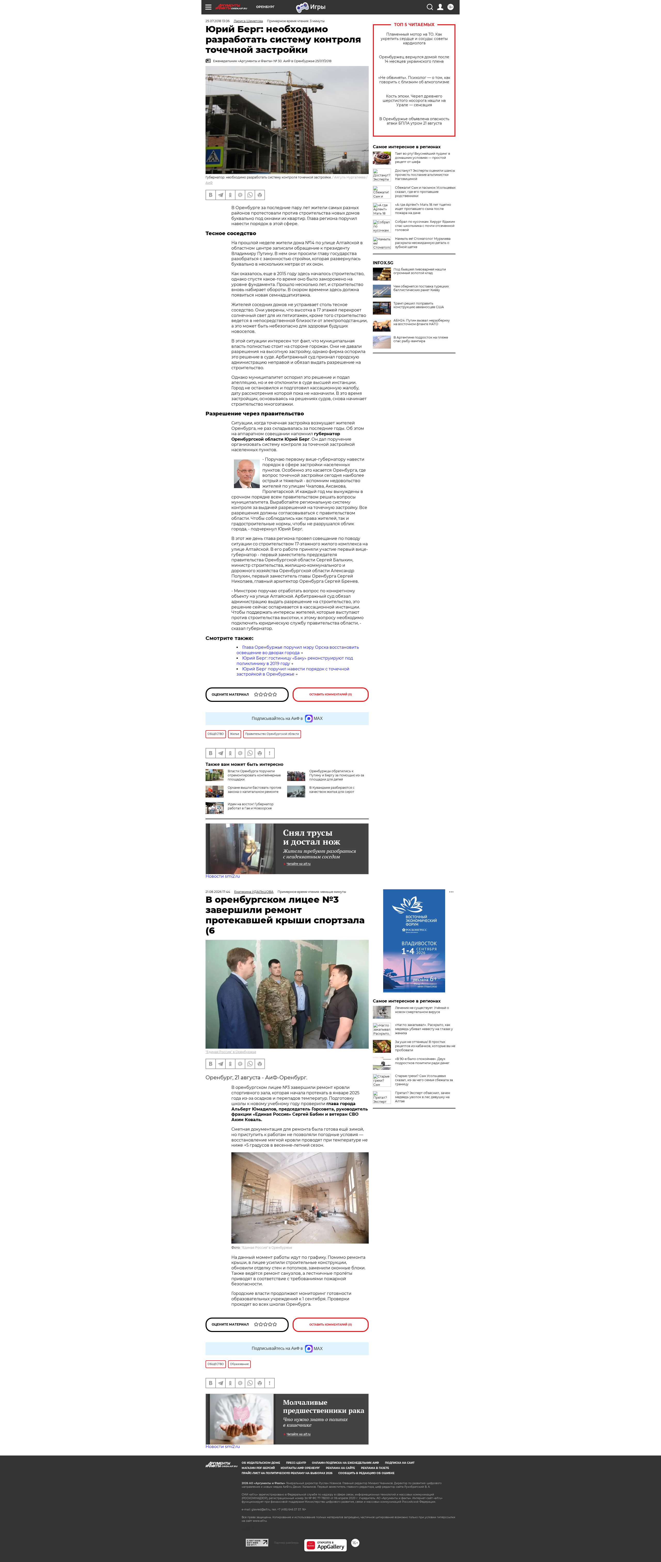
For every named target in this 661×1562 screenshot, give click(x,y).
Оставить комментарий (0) (330, 694)
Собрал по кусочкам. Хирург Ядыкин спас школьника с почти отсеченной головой (425, 226)
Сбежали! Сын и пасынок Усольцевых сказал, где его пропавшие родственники (425, 192)
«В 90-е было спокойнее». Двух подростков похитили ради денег (422, 1061)
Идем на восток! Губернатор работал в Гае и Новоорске (250, 806)
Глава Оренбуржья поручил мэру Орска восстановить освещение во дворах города (298, 650)
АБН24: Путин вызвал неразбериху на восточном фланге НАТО (422, 322)
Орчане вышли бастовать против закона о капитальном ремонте (254, 790)
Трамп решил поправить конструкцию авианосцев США (419, 305)
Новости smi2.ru (223, 876)
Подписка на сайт (399, 1463)
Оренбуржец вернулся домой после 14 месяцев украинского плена (414, 59)
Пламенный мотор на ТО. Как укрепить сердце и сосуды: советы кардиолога (414, 38)
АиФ (209, 183)
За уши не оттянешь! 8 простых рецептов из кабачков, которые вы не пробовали (425, 1046)
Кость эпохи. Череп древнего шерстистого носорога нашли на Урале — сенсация (414, 100)
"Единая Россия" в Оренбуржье (231, 1052)
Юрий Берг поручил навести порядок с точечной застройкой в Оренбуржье (293, 672)
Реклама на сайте (340, 1468)
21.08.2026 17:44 (218, 892)
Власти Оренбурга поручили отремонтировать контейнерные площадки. (254, 775)
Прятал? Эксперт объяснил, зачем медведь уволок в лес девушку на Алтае (422, 1097)
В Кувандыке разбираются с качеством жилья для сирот (332, 790)
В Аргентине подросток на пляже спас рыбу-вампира (421, 339)
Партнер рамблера (286, 1542)
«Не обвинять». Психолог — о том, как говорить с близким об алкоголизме (414, 80)
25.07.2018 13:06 (218, 21)
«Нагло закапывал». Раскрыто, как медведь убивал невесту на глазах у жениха (424, 1029)
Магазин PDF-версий (258, 1468)
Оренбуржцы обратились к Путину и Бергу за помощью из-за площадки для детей (336, 775)
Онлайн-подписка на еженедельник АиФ (345, 1463)
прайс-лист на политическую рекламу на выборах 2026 (287, 1473)
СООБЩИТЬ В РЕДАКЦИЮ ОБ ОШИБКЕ (366, 1473)
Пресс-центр (296, 1463)
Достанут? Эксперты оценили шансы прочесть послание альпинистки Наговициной (425, 175)
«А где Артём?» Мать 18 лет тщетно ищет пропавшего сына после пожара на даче (423, 209)
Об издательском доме (261, 1463)
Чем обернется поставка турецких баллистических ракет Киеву (421, 288)
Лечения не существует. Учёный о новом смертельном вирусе (422, 1010)
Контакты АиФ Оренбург (300, 1468)
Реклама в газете (375, 1468)
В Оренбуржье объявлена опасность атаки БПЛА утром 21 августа (414, 121)
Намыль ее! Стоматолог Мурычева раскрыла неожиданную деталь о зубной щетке (423, 243)
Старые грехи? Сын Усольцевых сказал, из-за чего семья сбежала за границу (424, 1080)
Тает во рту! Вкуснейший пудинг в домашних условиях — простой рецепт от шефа (422, 158)
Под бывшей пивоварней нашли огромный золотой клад (420, 271)
